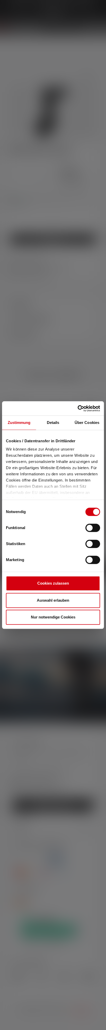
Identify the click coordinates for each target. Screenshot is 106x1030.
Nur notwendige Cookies (53, 617)
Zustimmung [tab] (19, 422)
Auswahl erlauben (53, 600)
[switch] (92, 528)
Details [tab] (53, 422)
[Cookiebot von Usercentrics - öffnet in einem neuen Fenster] (77, 408)
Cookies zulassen (53, 583)
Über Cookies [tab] (87, 422)
